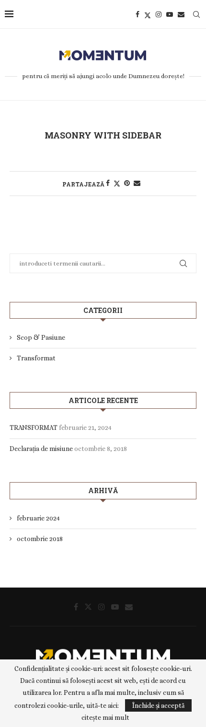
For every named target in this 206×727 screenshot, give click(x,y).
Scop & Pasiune (41, 337)
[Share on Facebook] (108, 183)
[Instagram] (158, 14)
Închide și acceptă (158, 705)
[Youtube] (169, 14)
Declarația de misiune (41, 448)
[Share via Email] (137, 183)
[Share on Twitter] (117, 183)
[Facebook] (137, 14)
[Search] (196, 14)
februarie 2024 (38, 518)
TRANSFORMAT (33, 427)
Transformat (36, 358)
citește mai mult (105, 717)
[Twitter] (147, 14)
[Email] (181, 14)
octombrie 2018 (40, 538)
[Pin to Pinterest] (127, 183)
